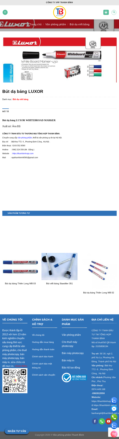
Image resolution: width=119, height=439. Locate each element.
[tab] (5, 111)
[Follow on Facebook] (95, 421)
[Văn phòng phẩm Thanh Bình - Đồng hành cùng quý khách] (59, 12)
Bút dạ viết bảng (80, 24)
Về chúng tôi (38, 335)
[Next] (116, 259)
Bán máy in (68, 360)
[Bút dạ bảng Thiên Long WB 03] (20, 266)
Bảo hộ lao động (71, 367)
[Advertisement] (59, 189)
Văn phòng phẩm (55, 24)
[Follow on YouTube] (108, 421)
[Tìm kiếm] (113, 12)
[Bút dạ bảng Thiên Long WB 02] (99, 271)
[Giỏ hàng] (106, 12)
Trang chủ (35, 24)
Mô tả (5, 111)
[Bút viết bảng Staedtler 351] (59, 266)
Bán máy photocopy (73, 353)
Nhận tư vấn (17, 431)
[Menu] (5, 12)
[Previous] (2, 259)
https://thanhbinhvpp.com (22, 153)
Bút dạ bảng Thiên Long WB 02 (98, 292)
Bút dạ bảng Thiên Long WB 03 (20, 283)
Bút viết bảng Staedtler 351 (59, 283)
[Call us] (102, 421)
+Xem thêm (21, 366)
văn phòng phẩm (25, 138)
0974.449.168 (98, 389)
